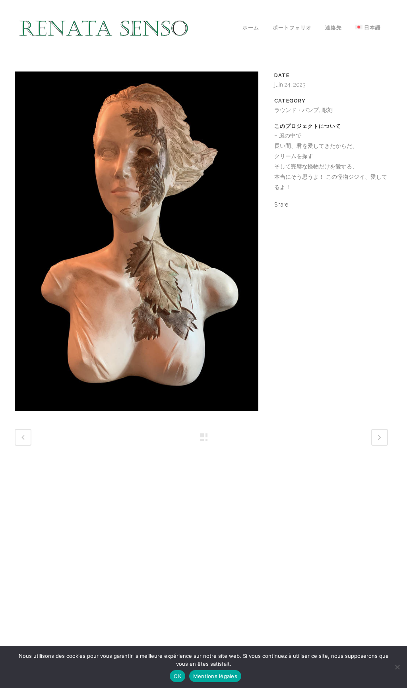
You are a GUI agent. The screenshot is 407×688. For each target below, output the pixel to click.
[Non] (397, 667)
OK (177, 676)
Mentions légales (215, 676)
